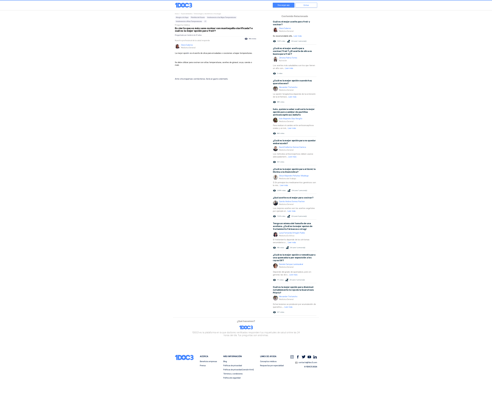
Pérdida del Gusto (198, 17)
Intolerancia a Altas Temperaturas (189, 21)
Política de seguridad (231, 378)
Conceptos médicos (268, 361)
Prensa (203, 366)
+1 (205, 21)
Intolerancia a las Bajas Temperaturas (221, 17)
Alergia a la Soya (182, 17)
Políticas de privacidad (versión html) (238, 370)
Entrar (306, 5)
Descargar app (284, 5)
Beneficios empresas (208, 361)
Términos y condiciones (233, 374)
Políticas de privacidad (232, 366)
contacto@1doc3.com (306, 362)
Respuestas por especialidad (272, 366)
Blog (225, 361)
